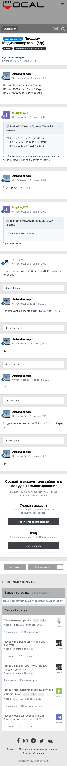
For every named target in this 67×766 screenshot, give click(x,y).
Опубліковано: (29, 117)
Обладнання (29, 60)
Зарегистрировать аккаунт (33, 521)
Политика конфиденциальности (38, 749)
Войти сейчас (33, 545)
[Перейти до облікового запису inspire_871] (6, 115)
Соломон (17, 648)
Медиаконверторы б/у (18, 620)
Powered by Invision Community (34, 760)
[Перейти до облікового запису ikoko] (59, 621)
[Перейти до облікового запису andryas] (6, 261)
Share (15, 567)
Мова (10, 749)
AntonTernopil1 (15, 57)
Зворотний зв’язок (33, 752)
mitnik (15, 719)
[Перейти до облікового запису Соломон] (59, 643)
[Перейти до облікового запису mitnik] (59, 717)
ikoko (15, 624)
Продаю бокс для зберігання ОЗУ (24, 715)
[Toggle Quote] (8, 126)
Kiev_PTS (17, 698)
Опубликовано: (29, 77)
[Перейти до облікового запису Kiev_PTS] (59, 691)
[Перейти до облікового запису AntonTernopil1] (6, 76)
